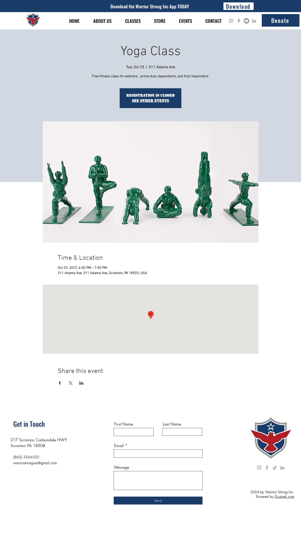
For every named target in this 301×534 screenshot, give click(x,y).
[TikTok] (274, 467)
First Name (123, 424)
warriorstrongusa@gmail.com (35, 463)
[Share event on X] (71, 383)
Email (119, 445)
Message (121, 467)
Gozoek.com (284, 496)
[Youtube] (246, 21)
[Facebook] (239, 21)
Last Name (172, 424)
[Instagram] (231, 21)
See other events (150, 100)
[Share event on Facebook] (60, 383)
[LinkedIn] (254, 21)
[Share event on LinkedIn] (81, 383)
